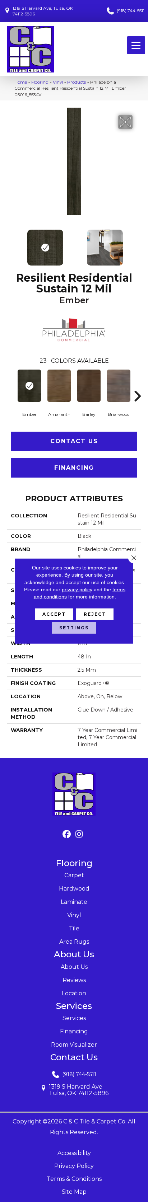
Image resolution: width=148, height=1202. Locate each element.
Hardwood (74, 888)
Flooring (39, 82)
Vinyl (58, 82)
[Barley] (89, 386)
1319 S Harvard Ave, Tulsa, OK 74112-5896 (43, 11)
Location (74, 993)
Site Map (74, 1191)
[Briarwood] (119, 386)
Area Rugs (74, 941)
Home (20, 82)
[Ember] (29, 386)
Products (76, 82)
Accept (54, 614)
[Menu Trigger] (136, 45)
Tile (74, 928)
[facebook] (66, 834)
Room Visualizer (74, 1044)
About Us (74, 966)
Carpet (74, 875)
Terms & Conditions (74, 1178)
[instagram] (79, 834)
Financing (74, 467)
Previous (10, 244)
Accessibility (74, 1153)
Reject (95, 614)
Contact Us (74, 441)
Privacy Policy (74, 1166)
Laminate (74, 901)
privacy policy (77, 589)
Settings (74, 627)
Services (74, 1018)
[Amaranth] (59, 386)
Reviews (74, 980)
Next (137, 244)
